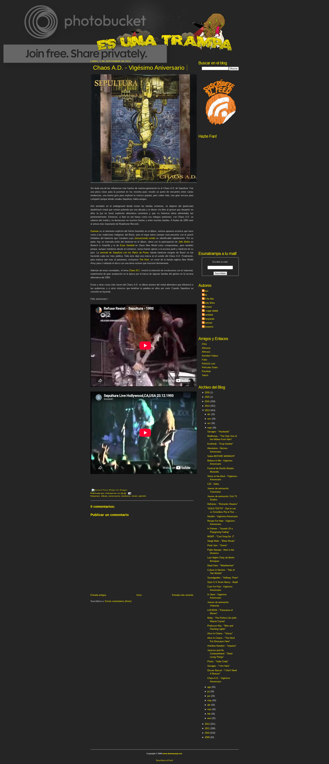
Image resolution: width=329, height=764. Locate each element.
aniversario (114, 496)
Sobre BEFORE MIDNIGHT (221, 456)
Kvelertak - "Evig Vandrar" (220, 444)
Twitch (205, 375)
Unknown (207, 307)
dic (208, 414)
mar (209, 709)
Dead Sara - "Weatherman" (220, 565)
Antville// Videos (210, 355)
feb (208, 714)
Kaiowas (94, 231)
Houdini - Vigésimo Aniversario (222, 516)
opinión (142, 496)
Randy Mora (209, 303)
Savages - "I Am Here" (218, 666)
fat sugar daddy (210, 310)
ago (209, 687)
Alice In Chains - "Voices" (220, 633)
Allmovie (206, 348)
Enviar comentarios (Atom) (118, 601)
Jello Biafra (184, 241)
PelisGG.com (208, 363)
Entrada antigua (98, 595)
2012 (207, 724)
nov (209, 418)
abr (208, 705)
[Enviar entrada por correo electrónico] (129, 493)
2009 (207, 737)
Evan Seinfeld (127, 245)
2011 (207, 728)
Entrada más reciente (182, 595)
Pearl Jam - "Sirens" (217, 545)
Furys (205, 291)
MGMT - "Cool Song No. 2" (220, 536)
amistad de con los (124, 252)
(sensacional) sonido (145, 238)
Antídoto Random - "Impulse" (221, 646)
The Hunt (144, 259)
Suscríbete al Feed (164, 760)
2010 (207, 733)
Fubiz (204, 359)
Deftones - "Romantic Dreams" (222, 504)
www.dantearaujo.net (172, 753)
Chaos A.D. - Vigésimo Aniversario (138, 68)
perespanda (208, 319)
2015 (207, 401)
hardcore (125, 496)
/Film (204, 344)
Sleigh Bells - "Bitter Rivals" (221, 541)
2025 (207, 397)
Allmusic (206, 352)
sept (209, 427)
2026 (207, 392)
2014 (207, 406)
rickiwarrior (208, 326)
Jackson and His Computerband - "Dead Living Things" (219, 653)
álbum (104, 496)
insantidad (208, 314)
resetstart (207, 322)
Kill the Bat (208, 298)
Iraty (205, 295)
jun (208, 696)
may (209, 700)
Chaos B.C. (135, 270)
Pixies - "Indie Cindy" (217, 661)
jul (208, 691)
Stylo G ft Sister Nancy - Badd (222, 582)
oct (208, 423)
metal (134, 496)
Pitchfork (206, 371)
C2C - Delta (213, 484)
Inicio (139, 595)
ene (209, 718)
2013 (207, 410)
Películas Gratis (210, 367)
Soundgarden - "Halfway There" (222, 577)
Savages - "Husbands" (218, 431)
